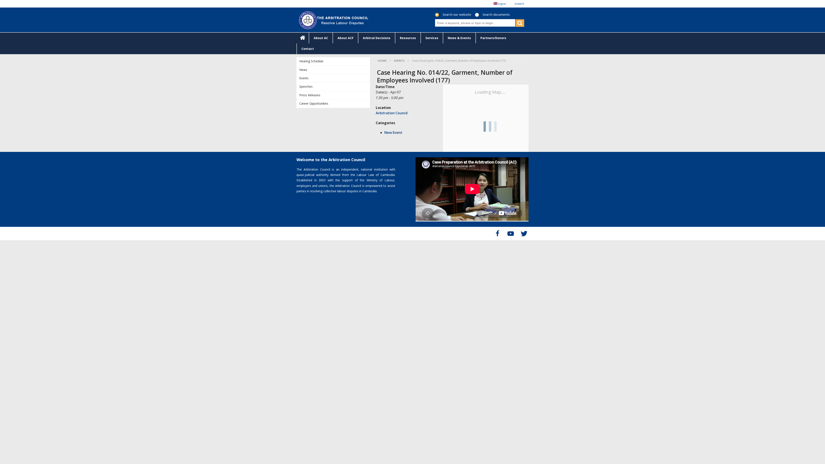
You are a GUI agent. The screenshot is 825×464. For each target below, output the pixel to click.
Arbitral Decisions (376, 38)
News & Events (459, 38)
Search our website (457, 14)
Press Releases (309, 95)
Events (304, 78)
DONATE (519, 3)
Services (431, 38)
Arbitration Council (392, 113)
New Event (393, 132)
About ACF (345, 38)
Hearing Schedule (311, 61)
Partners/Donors (493, 38)
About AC (321, 38)
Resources (408, 38)
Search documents (496, 14)
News (303, 70)
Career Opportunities (313, 103)
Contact (307, 49)
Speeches (306, 86)
